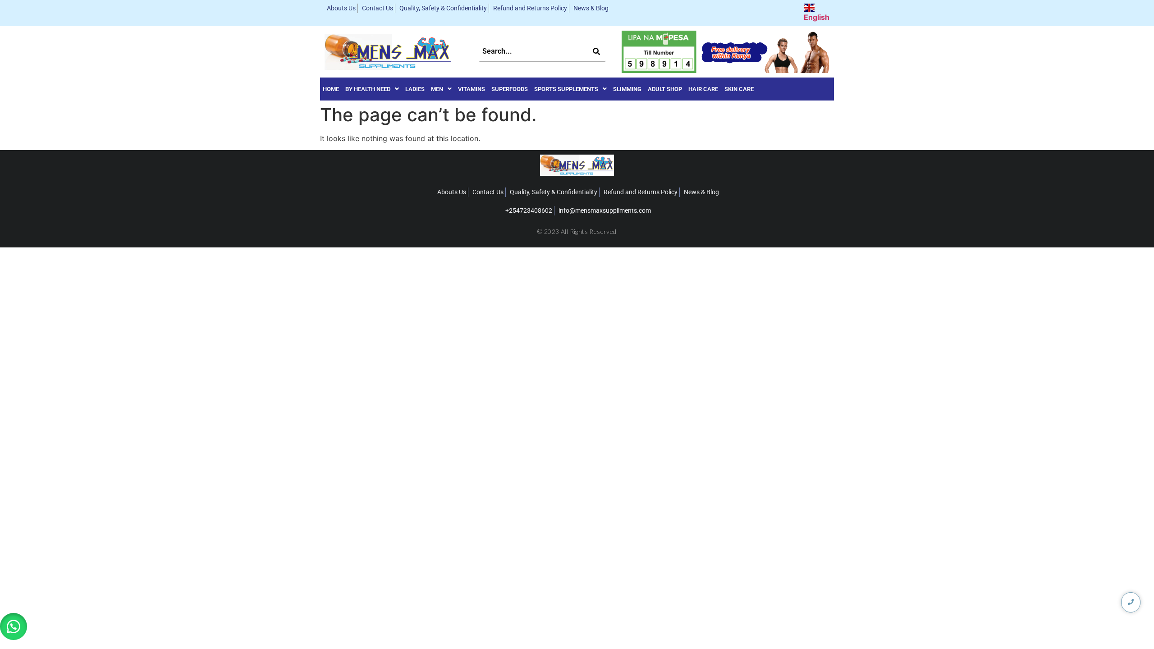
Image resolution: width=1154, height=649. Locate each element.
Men (437, 89)
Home (331, 89)
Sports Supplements (566, 89)
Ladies (415, 89)
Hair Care (703, 89)
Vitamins (471, 89)
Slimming (627, 89)
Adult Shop (665, 89)
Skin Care (739, 89)
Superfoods (509, 89)
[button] (372, 89)
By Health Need (367, 89)
